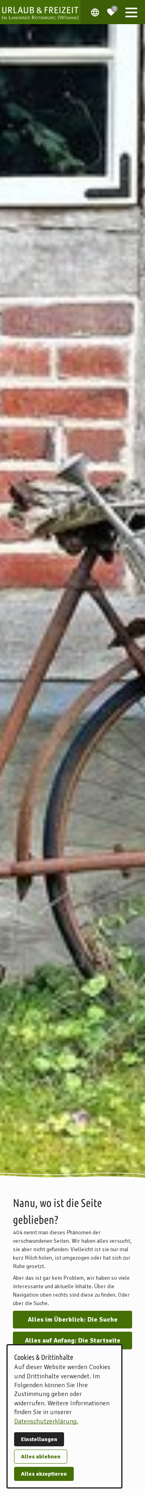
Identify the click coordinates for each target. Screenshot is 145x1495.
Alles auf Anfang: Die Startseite (72, 1340)
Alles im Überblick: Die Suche (73, 1320)
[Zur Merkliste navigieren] (111, 9)
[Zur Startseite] (40, 12)
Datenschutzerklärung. (46, 1421)
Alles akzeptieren (44, 1473)
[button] (131, 12)
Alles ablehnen (40, 1456)
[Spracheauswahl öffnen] (95, 12)
